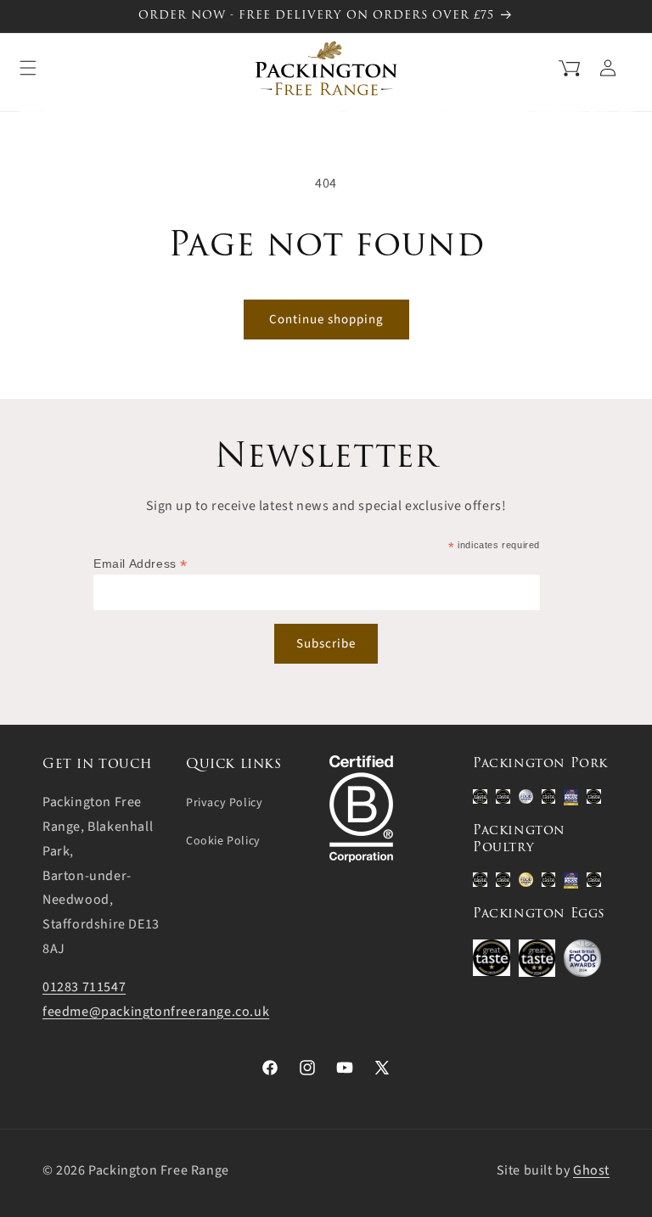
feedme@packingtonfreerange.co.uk (155, 1011)
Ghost (591, 1170)
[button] (548, 66)
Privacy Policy (224, 802)
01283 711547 (84, 987)
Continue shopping (326, 319)
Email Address (140, 564)
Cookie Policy (223, 841)
